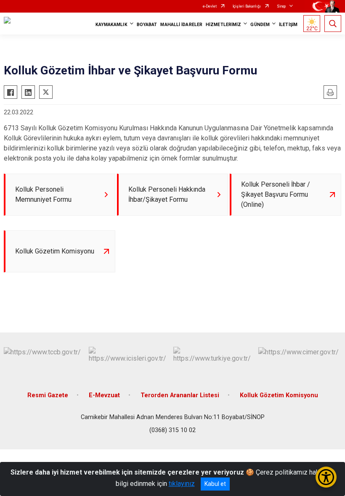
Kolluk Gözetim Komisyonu (279, 395)
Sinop (281, 6)
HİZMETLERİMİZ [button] (223, 24)
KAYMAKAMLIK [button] (111, 24)
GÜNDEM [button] (260, 24)
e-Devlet (210, 6)
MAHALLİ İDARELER (181, 24)
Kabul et (215, 483)
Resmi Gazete (47, 395)
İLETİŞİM (288, 24)
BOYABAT (147, 24)
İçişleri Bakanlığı (247, 6)
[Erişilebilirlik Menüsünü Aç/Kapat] (326, 477)
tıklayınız (182, 484)
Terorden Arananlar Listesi (180, 395)
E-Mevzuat (104, 395)
